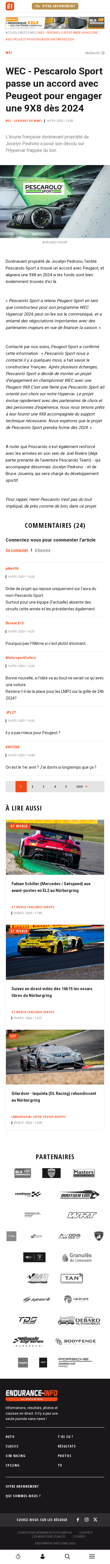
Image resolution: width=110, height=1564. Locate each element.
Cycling (12, 1465)
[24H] (18, 1556)
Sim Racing (15, 1455)
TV (60, 1465)
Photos (64, 1455)
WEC (33, 32)
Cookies (79, 1536)
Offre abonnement (58, 6)
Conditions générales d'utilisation (44, 1532)
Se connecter (17, 550)
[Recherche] (67, 1556)
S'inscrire (42, 550)
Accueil (12, 32)
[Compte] (43, 1556)
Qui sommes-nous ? (23, 1496)
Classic (12, 1446)
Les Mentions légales (48, 1536)
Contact (86, 1532)
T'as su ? (65, 1436)
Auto (24, 32)
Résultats (67, 1446)
